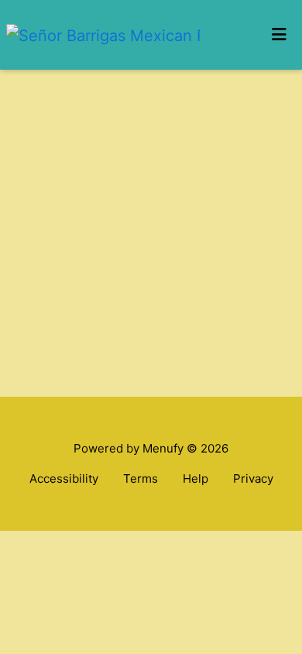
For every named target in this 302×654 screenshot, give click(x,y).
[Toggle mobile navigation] (279, 35)
